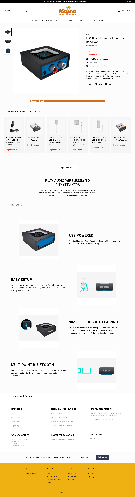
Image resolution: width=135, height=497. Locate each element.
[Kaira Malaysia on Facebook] (89, 477)
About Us (50, 473)
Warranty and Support (54, 479)
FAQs (49, 482)
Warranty (71, 479)
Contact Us (97, 20)
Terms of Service (73, 476)
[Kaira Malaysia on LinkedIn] (93, 477)
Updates (84, 20)
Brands (60, 20)
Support (72, 20)
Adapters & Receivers (28, 111)
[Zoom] (46, 61)
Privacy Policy (72, 473)
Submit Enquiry (31, 473)
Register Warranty (53, 476)
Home (34, 20)
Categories (46, 20)
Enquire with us (91, 54)
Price (88, 51)
